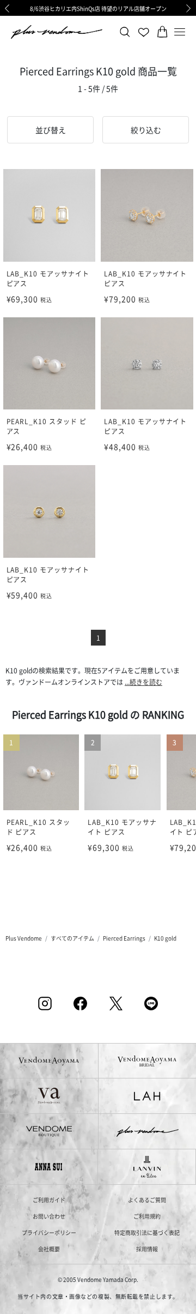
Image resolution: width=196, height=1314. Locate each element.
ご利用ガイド (49, 1200)
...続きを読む (143, 681)
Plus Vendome (23, 938)
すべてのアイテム (72, 938)
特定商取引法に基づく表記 (147, 1232)
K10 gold (165, 938)
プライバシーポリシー (49, 1232)
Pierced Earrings (124, 938)
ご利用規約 (147, 1216)
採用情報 (147, 1249)
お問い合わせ (49, 1216)
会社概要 (49, 1249)
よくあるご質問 (147, 1200)
